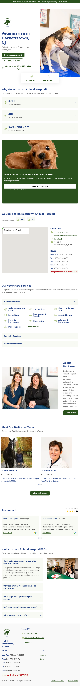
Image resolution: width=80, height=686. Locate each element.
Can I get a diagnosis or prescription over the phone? (20, 562)
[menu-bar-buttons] (76, 6)
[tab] (39, 485)
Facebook (27, 642)
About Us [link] (43, 655)
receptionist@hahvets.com (34, 638)
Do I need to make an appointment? (20, 607)
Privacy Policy (73, 681)
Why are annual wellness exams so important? (19, 587)
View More (71, 412)
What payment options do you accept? (17, 597)
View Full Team (40, 493)
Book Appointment (13, 55)
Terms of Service (57, 681)
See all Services (33, 327)
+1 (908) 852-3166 (30, 633)
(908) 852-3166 (14, 60)
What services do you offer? (16, 615)
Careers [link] (42, 659)
